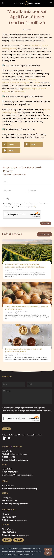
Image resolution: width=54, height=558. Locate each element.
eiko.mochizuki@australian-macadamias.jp (20, 489)
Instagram (24, 83)
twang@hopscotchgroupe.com (16, 535)
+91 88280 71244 (11, 472)
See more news (44, 234)
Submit (45, 224)
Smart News (20, 92)
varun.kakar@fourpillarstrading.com (18, 475)
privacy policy (32, 207)
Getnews (27, 89)
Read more (48, 553)
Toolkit (18, 540)
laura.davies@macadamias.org (16, 460)
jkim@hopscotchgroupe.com (15, 520)
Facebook (14, 83)
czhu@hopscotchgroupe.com (16, 504)
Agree (48, 549)
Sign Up (7, 540)
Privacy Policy (37, 435)
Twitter (36, 83)
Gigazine (36, 89)
